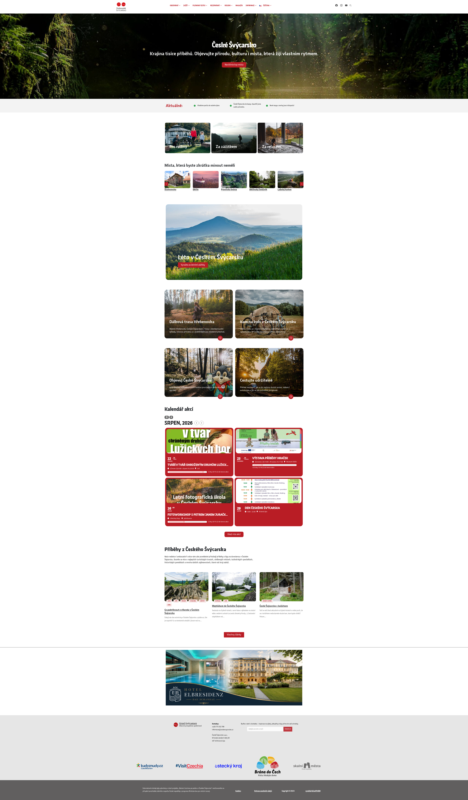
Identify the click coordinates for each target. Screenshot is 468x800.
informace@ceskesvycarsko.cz (222, 730)
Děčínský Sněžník (202, 190)
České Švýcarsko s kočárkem (274, 606)
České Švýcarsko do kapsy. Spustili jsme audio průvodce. (247, 105)
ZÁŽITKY (202, 601)
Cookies (238, 791)
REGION (227, 5)
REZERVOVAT (215, 5)
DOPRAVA (217, 601)
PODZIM (184, 601)
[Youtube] (346, 5)
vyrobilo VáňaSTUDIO (312, 791)
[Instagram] (341, 5)
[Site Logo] (121, 6)
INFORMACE (250, 5)
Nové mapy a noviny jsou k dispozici (282, 105)
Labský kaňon (228, 190)
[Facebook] (336, 5)
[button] (350, 5)
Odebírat (288, 729)
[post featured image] (177, 179)
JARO (169, 601)
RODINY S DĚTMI (267, 601)
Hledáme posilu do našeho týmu (208, 105)
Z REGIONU (193, 601)
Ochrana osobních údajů (263, 791)
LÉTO (176, 601)
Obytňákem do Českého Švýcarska (229, 606)
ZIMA (169, 605)
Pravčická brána (172, 190)
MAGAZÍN (239, 5)
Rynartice (282, 190)
